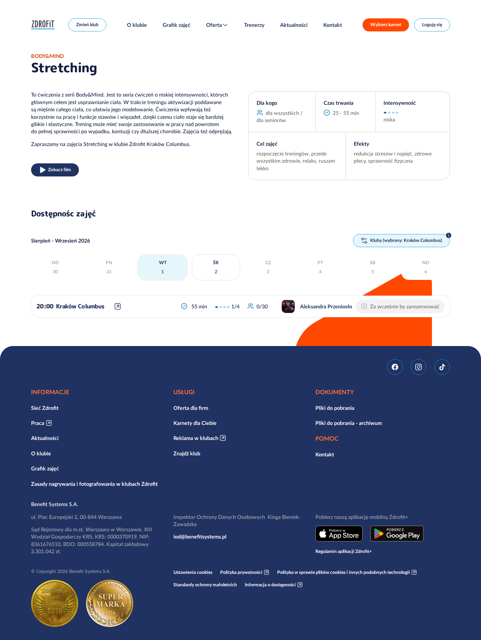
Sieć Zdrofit (45, 408)
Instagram (418, 367)
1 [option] (163, 267)
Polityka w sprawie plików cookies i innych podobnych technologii (343, 572)
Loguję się (432, 24)
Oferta (214, 25)
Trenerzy (254, 25)
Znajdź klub (186, 453)
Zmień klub (87, 24)
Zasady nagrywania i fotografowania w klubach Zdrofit (94, 484)
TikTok (442, 367)
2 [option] (216, 267)
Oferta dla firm (190, 408)
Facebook (395, 367)
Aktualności (294, 25)
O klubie (137, 25)
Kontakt (332, 25)
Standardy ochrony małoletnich (205, 584)
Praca (37, 423)
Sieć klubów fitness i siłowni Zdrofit (44, 25)
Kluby (405, 240)
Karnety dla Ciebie (195, 423)
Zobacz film (59, 169)
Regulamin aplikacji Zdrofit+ (343, 551)
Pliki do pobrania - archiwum (348, 423)
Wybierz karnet (385, 24)
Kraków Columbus (80, 306)
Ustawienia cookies (192, 572)
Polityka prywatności (241, 572)
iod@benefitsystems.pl (199, 536)
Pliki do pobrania (334, 408)
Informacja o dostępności (270, 584)
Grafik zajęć (176, 25)
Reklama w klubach (195, 438)
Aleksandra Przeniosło (326, 306)
